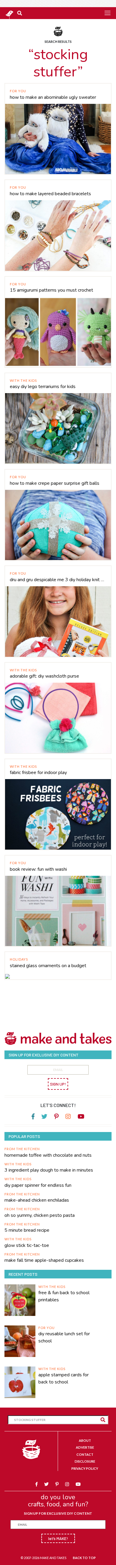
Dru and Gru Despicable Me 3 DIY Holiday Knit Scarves (58, 579)
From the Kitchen (22, 1149)
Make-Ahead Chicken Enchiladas (36, 1200)
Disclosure (85, 1461)
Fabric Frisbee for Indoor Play (38, 772)
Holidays (19, 959)
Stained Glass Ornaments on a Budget (48, 965)
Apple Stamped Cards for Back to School (63, 1378)
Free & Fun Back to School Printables (64, 1296)
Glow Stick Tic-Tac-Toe (26, 1245)
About (85, 1440)
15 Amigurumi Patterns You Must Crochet (51, 290)
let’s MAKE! (58, 1538)
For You (18, 91)
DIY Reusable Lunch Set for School (64, 1337)
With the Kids (23, 380)
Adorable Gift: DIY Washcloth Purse (44, 676)
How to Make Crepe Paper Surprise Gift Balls (54, 483)
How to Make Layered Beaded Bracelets (50, 193)
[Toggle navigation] (107, 12)
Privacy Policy (84, 1468)
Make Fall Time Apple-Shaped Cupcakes (44, 1260)
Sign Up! (58, 1083)
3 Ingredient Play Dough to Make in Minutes (48, 1170)
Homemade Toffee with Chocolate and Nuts (48, 1155)
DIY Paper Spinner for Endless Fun (37, 1185)
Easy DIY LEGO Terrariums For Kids (43, 386)
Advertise (85, 1447)
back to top (84, 1558)
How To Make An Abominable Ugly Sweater (53, 97)
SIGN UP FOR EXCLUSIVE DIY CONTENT (58, 1513)
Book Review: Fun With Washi (38, 869)
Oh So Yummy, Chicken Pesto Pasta (39, 1215)
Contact (84, 1454)
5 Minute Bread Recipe (26, 1230)
